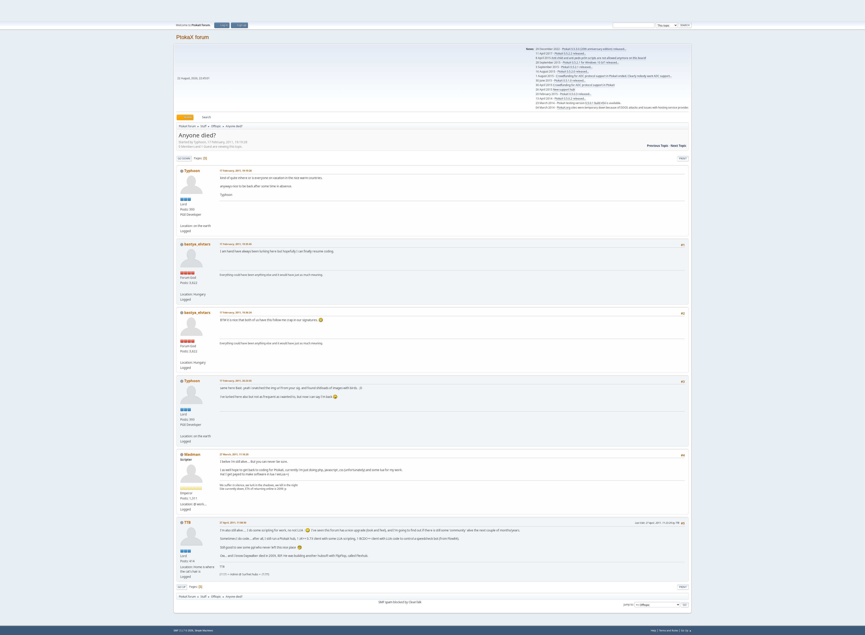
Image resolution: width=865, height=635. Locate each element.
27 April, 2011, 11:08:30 (233, 522)
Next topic (678, 146)
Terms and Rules (668, 630)
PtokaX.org (563, 107)
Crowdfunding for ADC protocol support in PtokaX (584, 85)
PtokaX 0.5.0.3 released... (575, 94)
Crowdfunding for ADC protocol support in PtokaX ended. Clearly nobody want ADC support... (614, 76)
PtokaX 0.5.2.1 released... (576, 67)
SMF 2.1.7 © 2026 (183, 630)
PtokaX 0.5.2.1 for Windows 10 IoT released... (591, 62)
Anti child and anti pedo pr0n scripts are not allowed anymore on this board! (598, 58)
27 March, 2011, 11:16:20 (234, 454)
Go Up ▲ (686, 630)
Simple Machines (204, 630)
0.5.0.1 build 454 (595, 103)
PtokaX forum (192, 37)
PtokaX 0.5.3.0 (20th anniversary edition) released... (594, 49)
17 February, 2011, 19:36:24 (236, 312)
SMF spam (385, 602)
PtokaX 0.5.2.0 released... (573, 71)
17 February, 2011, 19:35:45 (236, 244)
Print (683, 158)
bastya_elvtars (197, 244)
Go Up (182, 587)
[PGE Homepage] (182, 220)
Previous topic (657, 146)
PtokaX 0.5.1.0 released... (569, 80)
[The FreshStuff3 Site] (182, 289)
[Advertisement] (432, 10)
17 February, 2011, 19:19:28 (236, 170)
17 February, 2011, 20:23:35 (236, 380)
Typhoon (192, 170)
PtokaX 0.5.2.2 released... (570, 53)
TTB (187, 522)
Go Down (184, 158)
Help (653, 630)
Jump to (628, 604)
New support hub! (564, 89)
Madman (192, 454)
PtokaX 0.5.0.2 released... (570, 98)
